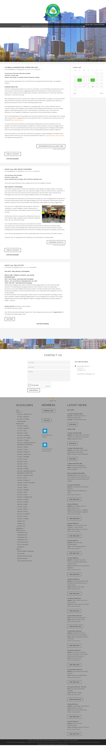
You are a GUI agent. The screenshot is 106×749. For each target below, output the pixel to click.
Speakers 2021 (21, 523)
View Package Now (75, 699)
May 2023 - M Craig (22, 511)
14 (92, 80)
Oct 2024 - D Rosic (22, 477)
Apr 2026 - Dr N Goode (23, 435)
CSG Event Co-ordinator (13, 267)
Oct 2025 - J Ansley (22, 449)
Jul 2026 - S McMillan (23, 428)
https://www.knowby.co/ (17, 120)
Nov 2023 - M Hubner (22, 499)
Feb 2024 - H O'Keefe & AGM (24, 497)
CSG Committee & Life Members (25, 551)
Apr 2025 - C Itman (22, 463)
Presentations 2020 (22, 539)
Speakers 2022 (21, 521)
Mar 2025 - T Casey (22, 466)
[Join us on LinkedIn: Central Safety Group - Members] (45, 431)
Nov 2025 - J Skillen (22, 447)
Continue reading (12, 158)
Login (81, 26)
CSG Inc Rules (21, 553)
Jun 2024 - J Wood (22, 487)
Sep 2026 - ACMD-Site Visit (24, 414)
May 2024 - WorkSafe (23, 489)
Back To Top (53, 400)
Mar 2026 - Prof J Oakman (24, 437)
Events (38, 26)
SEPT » (102, 93)
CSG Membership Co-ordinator (15, 69)
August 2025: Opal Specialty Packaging (18, 169)
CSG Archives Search (22, 544)
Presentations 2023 (22, 532)
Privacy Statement (73, 740)
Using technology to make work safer (54, 135)
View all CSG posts (13, 154)
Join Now (47, 420)
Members (65, 26)
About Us (73, 26)
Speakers (57, 26)
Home (23, 26)
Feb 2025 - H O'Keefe (22, 468)
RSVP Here (10, 319)
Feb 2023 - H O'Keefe (22, 518)
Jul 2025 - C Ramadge (23, 456)
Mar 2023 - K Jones (22, 516)
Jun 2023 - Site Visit (22, 509)
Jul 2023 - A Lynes (22, 506)
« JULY (74, 93)
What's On (30, 26)
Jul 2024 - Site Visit (22, 485)
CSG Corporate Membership (24, 560)
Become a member (22, 558)
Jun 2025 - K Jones (22, 459)
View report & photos (56, 242)
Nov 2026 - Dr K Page (23, 419)
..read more (12, 300)
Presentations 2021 (22, 537)
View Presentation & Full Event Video (50, 146)
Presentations (47, 26)
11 (79, 80)
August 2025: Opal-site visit (14, 265)
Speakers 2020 (21, 525)
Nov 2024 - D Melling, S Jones (25, 475)
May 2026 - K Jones (22, 433)
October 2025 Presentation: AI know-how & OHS (21, 67)
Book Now (72, 424)
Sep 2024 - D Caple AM (23, 480)
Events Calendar (21, 421)
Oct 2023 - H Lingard (22, 501)
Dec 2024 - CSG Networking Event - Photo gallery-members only (26, 472)
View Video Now (74, 499)
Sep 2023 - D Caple (22, 504)
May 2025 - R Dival (22, 461)
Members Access (20, 530)
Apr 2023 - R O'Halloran (23, 513)
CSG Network (20, 546)
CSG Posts (37, 69)
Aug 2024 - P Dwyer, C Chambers (26, 482)
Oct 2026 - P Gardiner (23, 416)
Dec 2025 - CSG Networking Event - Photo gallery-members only (26, 443)
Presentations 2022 (22, 534)
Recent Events (20, 423)
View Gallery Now (75, 626)
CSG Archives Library (22, 542)
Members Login (48, 410)
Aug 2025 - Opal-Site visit (24, 454)
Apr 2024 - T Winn (22, 492)
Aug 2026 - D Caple (22, 425)
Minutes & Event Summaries (24, 556)
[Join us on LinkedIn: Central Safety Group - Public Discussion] (45, 445)
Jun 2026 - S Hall (21, 430)
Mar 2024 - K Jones (22, 494)
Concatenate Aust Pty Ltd (61, 744)
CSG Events (33, 267)
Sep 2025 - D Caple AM (23, 451)
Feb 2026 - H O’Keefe (22, 440)
